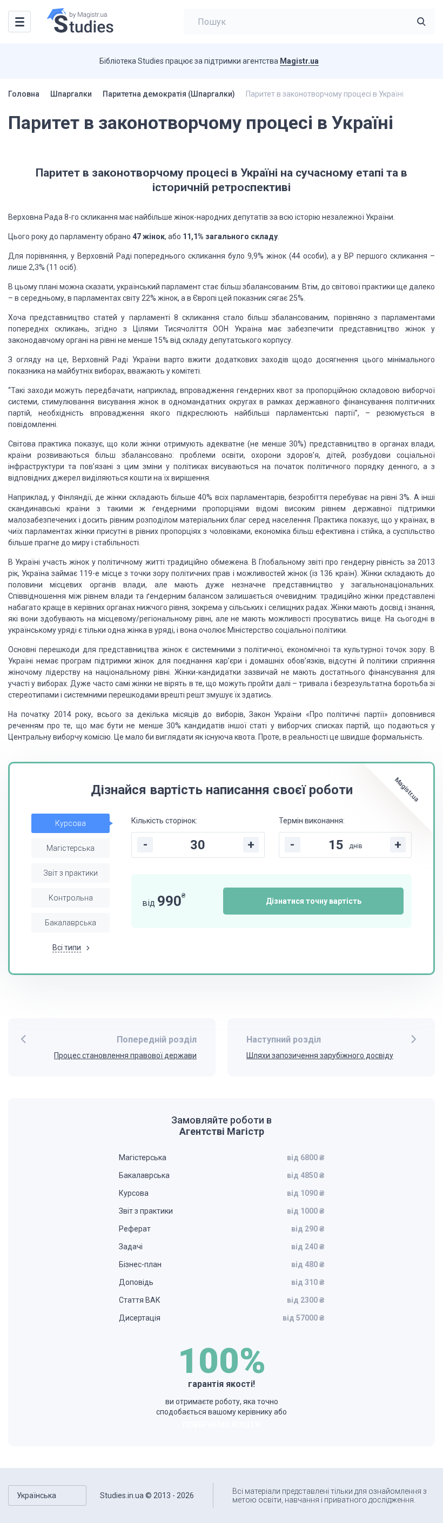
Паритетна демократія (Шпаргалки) (169, 94)
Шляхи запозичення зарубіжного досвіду (319, 1055)
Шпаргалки (71, 94)
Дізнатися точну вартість (313, 901)
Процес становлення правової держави (125, 1055)
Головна (23, 94)
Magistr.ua (299, 61)
